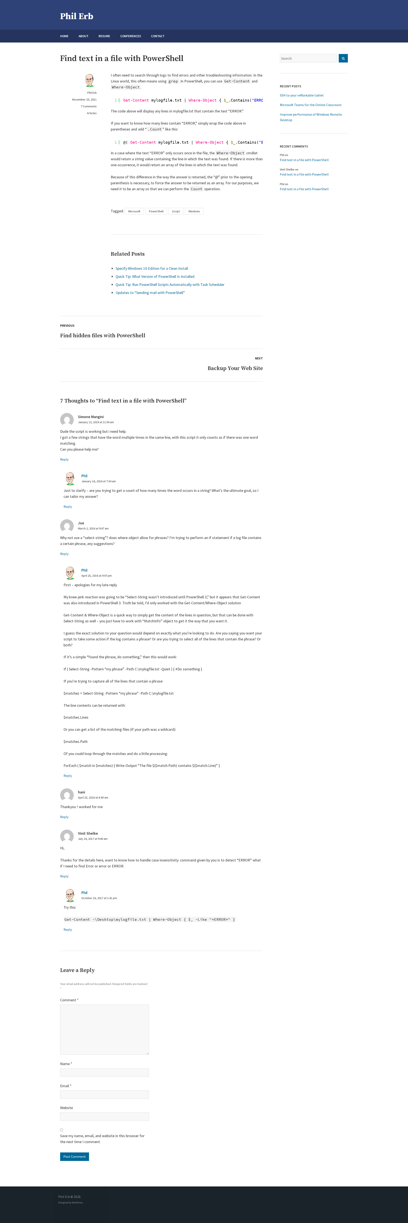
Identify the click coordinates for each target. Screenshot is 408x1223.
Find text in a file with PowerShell (304, 160)
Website (66, 1107)
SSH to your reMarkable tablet (302, 95)
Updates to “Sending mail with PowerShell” (150, 292)
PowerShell (156, 211)
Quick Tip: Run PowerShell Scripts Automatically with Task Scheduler (170, 284)
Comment (69, 999)
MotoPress (77, 1202)
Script (176, 211)
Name (66, 1063)
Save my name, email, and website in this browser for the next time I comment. (102, 1138)
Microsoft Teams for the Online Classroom (310, 105)
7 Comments (89, 106)
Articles (92, 113)
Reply (64, 459)
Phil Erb (76, 16)
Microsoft (134, 211)
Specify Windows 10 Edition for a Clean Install (152, 268)
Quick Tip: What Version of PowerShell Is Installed (155, 276)
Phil (84, 475)
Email (66, 1085)
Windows (194, 211)
